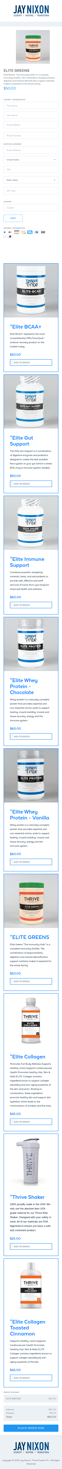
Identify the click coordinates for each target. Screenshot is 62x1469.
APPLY (13, 218)
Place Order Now (31, 1428)
